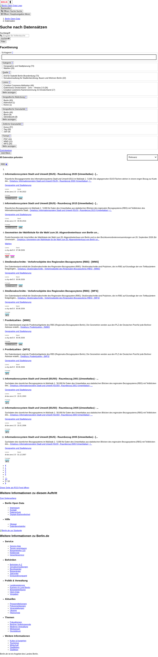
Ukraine (13, 610)
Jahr (6, 132)
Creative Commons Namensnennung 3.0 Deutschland (28, 90)
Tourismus (14, 643)
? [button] (12, 53)
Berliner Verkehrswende (20, 624)
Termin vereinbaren (18, 548)
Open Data (14, 592)
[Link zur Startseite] (11, 6)
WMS (6, 141)
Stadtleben (14, 647)
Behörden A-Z (16, 565)
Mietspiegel (15, 629)
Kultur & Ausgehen (18, 641)
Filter (3, 42)
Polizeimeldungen (18, 606)
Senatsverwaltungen (19, 567)
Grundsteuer (15, 631)
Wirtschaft (14, 645)
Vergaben (14, 594)
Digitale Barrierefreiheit (20, 514)
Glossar (13, 524)
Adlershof (8, 103)
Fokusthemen (16, 622)
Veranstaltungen (17, 608)
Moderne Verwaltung (19, 627)
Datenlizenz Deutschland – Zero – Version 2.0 (24, 88)
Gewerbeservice (17, 555)
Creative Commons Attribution (17, 85)
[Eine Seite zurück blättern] (5, 466)
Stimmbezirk (9, 117)
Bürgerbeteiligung (18, 590)
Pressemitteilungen (18, 604)
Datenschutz (15, 512)
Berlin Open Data (12, 19)
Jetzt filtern (5, 153)
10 (6, 479)
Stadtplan (14, 650)
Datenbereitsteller (17, 526)
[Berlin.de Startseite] (11, 530)
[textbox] (79, 57)
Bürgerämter (15, 571)
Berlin (6, 100)
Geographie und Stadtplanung (17, 66)
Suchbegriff (5, 33)
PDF (6, 139)
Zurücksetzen (6, 150)
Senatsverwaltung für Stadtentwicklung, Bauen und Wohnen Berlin (33, 78)
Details (50, 181)
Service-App (15, 546)
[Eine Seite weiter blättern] (5, 483)
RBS (3, 164)
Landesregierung (17, 585)
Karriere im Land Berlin (20, 587)
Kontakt (13, 510)
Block (6, 115)
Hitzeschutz (15, 613)
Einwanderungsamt (18, 576)
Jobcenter (14, 573)
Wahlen (7, 68)
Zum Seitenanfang (8, 498)
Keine (6, 105)
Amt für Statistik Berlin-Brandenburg (19, 76)
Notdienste (14, 553)
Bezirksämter (15, 569)
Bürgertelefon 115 (17, 550)
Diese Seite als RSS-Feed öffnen (14, 488)
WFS (6, 144)
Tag (5, 129)
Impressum (15, 508)
